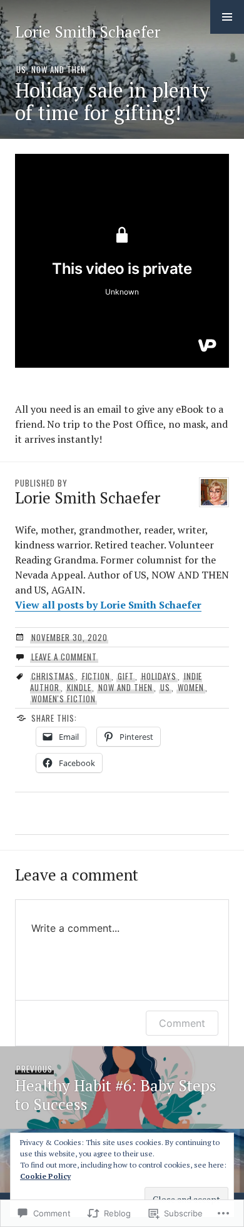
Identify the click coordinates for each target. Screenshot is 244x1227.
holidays (158, 676)
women (191, 687)
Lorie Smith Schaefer (87, 31)
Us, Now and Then (51, 69)
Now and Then (125, 687)
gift (126, 676)
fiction (96, 676)
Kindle (79, 687)
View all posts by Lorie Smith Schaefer (108, 605)
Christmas (52, 676)
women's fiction (63, 698)
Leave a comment (64, 656)
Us (165, 687)
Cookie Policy (45, 1176)
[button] (227, 17)
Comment (182, 1023)
